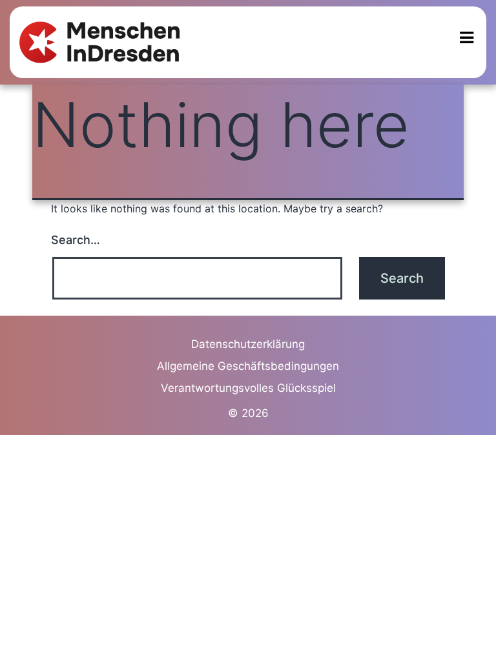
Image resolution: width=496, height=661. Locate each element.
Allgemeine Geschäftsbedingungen (248, 366)
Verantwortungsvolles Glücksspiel (248, 387)
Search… (75, 240)
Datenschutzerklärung (248, 344)
